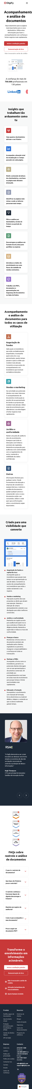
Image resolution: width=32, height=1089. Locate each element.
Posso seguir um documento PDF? (11, 930)
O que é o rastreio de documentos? (13, 871)
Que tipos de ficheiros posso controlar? (13, 882)
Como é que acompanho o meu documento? (14, 919)
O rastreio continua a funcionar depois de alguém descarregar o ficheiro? (13, 895)
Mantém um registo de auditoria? (13, 908)
